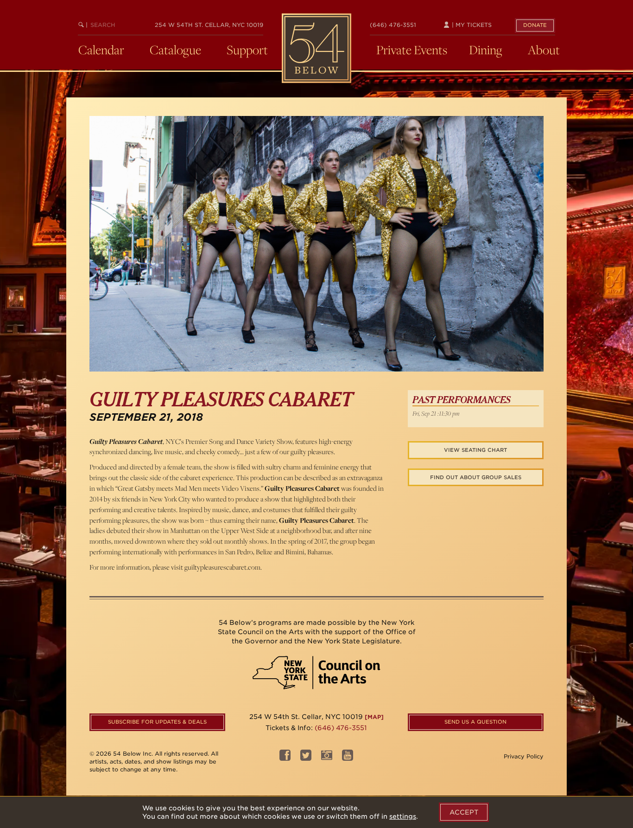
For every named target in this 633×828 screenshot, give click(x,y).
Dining (485, 49)
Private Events (411, 49)
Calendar (101, 49)
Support (247, 49)
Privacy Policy (524, 756)
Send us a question (475, 722)
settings (402, 816)
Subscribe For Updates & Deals (157, 722)
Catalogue (175, 49)
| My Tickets (471, 24)
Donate (535, 25)
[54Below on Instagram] (326, 758)
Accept (463, 812)
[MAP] (374, 716)
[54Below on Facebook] (285, 758)
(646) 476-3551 (393, 24)
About (544, 49)
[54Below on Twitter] (305, 758)
